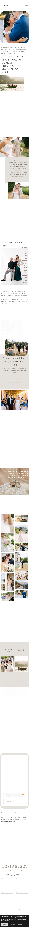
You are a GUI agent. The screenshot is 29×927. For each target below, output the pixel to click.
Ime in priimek (8, 758)
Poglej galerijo (21, 654)
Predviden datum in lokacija (13, 773)
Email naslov (8, 765)
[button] (26, 5)
